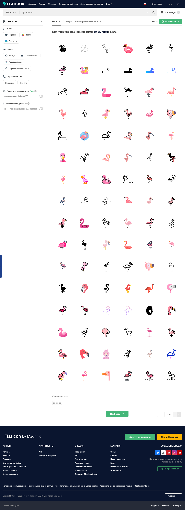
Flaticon (165, 505)
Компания (115, 445)
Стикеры (52, 3)
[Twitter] (163, 452)
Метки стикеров (10, 474)
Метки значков (10, 470)
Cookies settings (142, 486)
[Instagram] (174, 452)
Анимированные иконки (92, 3)
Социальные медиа (171, 445)
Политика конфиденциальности (43, 485)
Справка (79, 445)
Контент (7, 445)
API (40, 451)
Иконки (42, 3)
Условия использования (14, 485)
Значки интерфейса (68, 3)
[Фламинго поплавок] (128, 48)
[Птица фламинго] (106, 48)
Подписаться (81, 470)
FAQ (76, 455)
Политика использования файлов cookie (79, 485)
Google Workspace (47, 455)
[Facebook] (157, 452)
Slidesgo (177, 505)
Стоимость (157, 3)
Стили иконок (81, 459)
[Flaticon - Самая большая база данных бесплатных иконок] (13, 4)
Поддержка (80, 451)
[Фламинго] (62, 48)
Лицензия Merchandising (86, 474)
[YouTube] (179, 452)
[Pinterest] (168, 452)
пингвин (57, 402)
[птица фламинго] (171, 48)
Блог (112, 462)
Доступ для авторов (140, 436)
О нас (113, 451)
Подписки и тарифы (119, 466)
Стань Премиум (169, 436)
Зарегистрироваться (169, 468)
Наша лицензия (117, 459)
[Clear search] (147, 12)
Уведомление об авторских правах (116, 485)
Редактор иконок (82, 462)
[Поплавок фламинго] (84, 70)
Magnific (155, 505)
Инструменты (46, 445)
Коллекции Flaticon (83, 466)
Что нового (115, 470)
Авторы (32, 3)
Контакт (114, 455)
